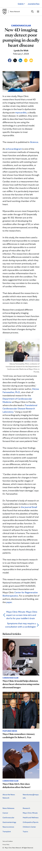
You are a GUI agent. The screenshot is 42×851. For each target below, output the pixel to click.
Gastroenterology (9, 822)
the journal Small (29, 507)
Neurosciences (8, 827)
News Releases (8, 808)
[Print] (31, 60)
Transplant (7, 831)
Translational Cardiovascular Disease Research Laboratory (20, 408)
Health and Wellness (30, 817)
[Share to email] (26, 60)
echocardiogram (14, 148)
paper (9, 602)
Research (26, 808)
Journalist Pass (33, 4)
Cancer (5, 813)
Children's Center (29, 827)
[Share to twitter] (15, 60)
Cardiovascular (8, 817)
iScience (34, 142)
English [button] (21, 4)
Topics (25, 831)
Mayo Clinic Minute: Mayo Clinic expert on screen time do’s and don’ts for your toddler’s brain (21, 615)
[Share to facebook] (10, 60)
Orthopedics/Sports (30, 822)
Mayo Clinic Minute (30, 813)
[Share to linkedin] (21, 60)
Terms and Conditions (8, 841)
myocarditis (21, 112)
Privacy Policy (6, 844)
